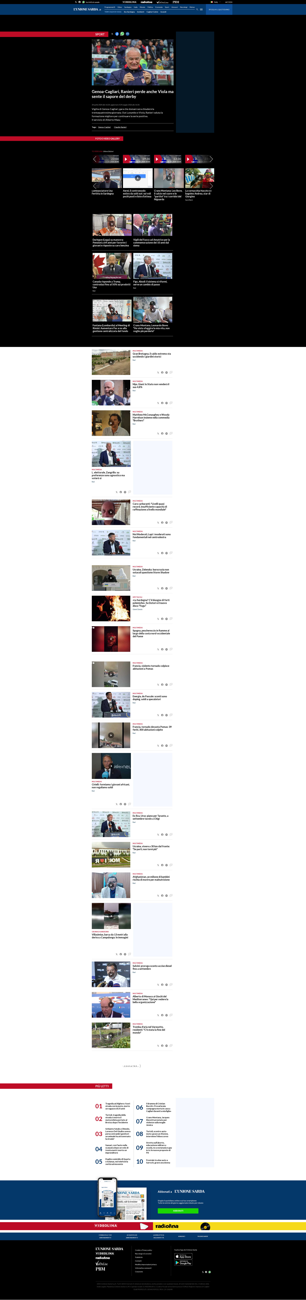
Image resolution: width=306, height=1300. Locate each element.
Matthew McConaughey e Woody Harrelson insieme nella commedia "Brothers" (151, 417)
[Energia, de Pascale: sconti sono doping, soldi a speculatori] (111, 705)
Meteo (192, 7)
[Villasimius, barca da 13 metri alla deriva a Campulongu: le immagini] (111, 916)
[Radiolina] (146, 2)
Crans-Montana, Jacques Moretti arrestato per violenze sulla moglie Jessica (157, 1121)
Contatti (138, 1261)
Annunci (175, 7)
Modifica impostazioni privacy (146, 1264)
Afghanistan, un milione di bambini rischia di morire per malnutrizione (151, 878)
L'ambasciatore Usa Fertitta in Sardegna (103, 192)
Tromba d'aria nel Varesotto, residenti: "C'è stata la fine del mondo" (149, 1029)
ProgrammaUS (109, 7)
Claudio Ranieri (120, 127)
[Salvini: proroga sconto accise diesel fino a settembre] (111, 974)
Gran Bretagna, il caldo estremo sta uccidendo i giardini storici (152, 355)
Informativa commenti (143, 1268)
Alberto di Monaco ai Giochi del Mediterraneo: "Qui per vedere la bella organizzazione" (150, 999)
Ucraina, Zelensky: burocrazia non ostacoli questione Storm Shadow (151, 571)
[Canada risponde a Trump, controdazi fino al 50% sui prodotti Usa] (112, 266)
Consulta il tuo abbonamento (105, 1236)
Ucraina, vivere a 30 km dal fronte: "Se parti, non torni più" (151, 848)
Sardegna (127, 7)
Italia (135, 7)
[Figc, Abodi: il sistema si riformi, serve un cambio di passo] (152, 266)
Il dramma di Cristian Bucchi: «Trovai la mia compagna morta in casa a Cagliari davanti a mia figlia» (158, 1107)
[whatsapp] (83, 2)
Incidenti (140, 12)
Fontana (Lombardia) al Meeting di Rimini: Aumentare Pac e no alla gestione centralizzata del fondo (111, 328)
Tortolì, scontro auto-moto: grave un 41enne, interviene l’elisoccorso (157, 1134)
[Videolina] (130, 2)
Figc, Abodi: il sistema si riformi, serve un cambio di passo (150, 283)
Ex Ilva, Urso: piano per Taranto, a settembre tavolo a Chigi (150, 817)
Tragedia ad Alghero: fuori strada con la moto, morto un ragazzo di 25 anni (117, 1106)
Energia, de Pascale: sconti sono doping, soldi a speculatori (150, 698)
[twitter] (76, 2)
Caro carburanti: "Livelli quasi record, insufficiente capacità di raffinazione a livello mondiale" (150, 506)
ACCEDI (228, 2)
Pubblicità (138, 1257)
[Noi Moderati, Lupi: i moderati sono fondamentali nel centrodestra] (111, 543)
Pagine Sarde (203, 1236)
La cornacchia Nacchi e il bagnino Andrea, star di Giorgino (198, 193)
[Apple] (192, 1256)
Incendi (163, 12)
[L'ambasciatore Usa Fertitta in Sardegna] (107, 178)
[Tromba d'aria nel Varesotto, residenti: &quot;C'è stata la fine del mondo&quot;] (111, 1035)
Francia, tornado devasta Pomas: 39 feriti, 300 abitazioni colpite (152, 728)
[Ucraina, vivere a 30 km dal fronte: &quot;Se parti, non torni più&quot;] (111, 855)
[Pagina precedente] (140, 1066)
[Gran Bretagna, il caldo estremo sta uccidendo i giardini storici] (111, 362)
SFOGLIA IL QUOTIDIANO (219, 9)
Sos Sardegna (129, 12)
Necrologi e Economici (143, 1254)
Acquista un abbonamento (132, 1236)
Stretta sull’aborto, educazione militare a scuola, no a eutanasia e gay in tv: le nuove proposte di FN (159, 1147)
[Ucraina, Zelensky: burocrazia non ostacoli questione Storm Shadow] (111, 578)
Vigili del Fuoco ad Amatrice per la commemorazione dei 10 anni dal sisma (151, 242)
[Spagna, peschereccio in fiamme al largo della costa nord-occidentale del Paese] (111, 639)
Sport (167, 7)
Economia (159, 7)
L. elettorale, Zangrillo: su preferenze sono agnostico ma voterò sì (108, 475)
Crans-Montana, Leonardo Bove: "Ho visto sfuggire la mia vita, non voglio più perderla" (151, 328)
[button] (112, 34)
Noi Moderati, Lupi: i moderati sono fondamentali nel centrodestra (152, 536)
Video (119, 7)
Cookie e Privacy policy (143, 1250)
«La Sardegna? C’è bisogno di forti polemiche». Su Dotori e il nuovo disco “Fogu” (151, 603)
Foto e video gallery (107, 138)
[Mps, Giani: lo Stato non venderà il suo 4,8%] (111, 392)
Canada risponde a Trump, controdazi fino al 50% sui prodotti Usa (111, 284)
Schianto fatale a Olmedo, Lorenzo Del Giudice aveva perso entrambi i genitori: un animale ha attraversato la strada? (118, 1134)
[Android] (192, 1263)
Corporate (139, 1272)
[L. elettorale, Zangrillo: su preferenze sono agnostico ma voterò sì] (111, 454)
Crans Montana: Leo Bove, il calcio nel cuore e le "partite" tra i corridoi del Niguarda (168, 195)
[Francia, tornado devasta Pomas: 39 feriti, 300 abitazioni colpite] (111, 735)
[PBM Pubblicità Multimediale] (176, 2)
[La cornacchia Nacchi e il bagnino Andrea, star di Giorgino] (200, 178)
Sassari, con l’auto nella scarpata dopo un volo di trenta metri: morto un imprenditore (116, 1149)
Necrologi (183, 7)
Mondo (142, 7)
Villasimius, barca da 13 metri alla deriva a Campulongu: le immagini (110, 936)
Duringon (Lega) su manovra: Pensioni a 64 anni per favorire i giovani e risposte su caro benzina (111, 242)
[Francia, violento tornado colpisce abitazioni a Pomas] (111, 674)
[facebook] (80, 2)
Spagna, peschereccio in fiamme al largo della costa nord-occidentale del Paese (151, 633)
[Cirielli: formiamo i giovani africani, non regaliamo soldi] (111, 766)
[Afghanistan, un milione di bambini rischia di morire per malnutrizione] (111, 885)
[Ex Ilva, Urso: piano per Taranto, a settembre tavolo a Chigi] (111, 824)
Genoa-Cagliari (104, 127)
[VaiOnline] (162, 2)
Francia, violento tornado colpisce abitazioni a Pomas (151, 667)
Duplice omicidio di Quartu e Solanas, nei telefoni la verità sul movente (117, 1161)
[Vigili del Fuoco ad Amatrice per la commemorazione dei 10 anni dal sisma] (152, 224)
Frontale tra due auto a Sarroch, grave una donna (158, 1161)
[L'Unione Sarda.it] (87, 9)
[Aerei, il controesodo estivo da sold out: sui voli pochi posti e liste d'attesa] (138, 178)
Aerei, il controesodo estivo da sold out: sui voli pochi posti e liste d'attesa (137, 193)
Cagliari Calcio (152, 12)
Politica (150, 7)
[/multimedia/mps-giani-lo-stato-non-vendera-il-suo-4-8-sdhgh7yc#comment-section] (170, 403)
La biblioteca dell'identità (158, 1236)
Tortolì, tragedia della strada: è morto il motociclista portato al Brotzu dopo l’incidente (116, 1119)
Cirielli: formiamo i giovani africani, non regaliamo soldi (111, 786)
